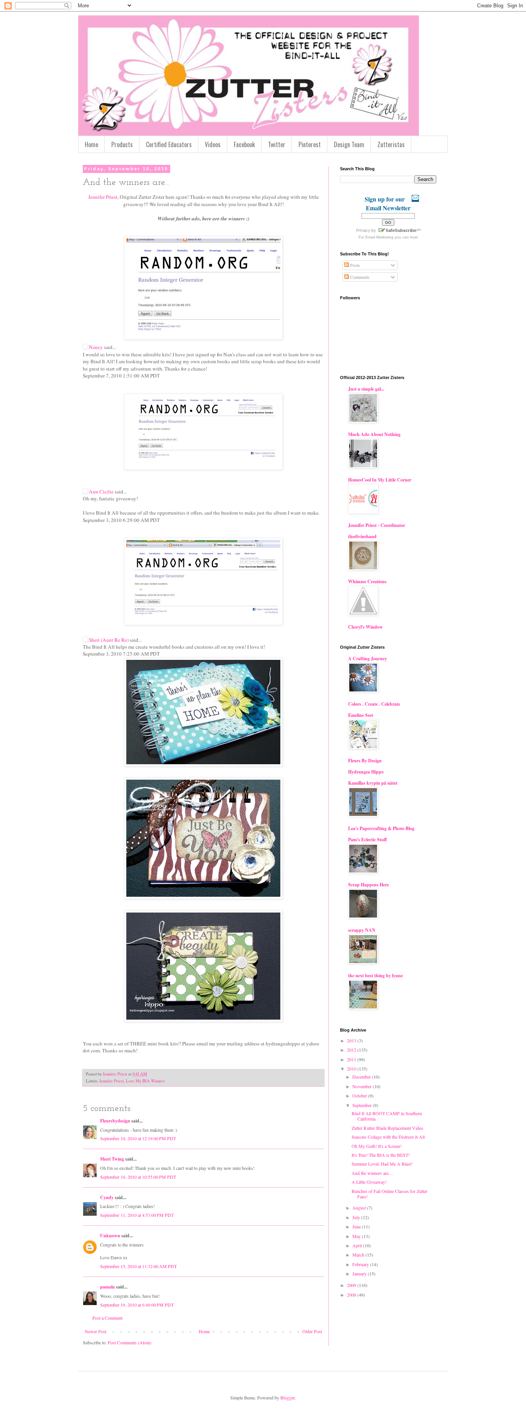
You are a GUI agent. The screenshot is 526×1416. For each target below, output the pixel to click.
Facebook (244, 144)
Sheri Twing (112, 1159)
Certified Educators (169, 144)
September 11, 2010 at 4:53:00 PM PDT (137, 1215)
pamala (107, 1286)
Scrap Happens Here (368, 884)
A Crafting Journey (367, 658)
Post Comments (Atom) (129, 1342)
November (362, 1086)
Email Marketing (379, 237)
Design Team (349, 144)
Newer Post (95, 1331)
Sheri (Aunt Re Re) (109, 639)
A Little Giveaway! (369, 1182)
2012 (352, 1050)
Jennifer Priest (102, 196)
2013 (352, 1040)
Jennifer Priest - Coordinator (376, 525)
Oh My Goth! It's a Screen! (377, 1146)
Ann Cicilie (101, 491)
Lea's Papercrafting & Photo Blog (381, 828)
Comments (359, 277)
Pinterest (309, 144)
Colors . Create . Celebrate (374, 704)
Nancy (96, 347)
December (362, 1077)
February (361, 1264)
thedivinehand (362, 536)
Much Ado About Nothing (374, 434)
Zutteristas (391, 144)
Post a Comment (107, 1318)
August (359, 1208)
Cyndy (107, 1197)
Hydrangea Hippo (366, 771)
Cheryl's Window (365, 627)
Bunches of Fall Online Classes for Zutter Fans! (389, 1194)
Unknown (110, 1235)
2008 (352, 1295)
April (357, 1245)
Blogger (287, 1397)
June (357, 1226)
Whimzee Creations (367, 581)
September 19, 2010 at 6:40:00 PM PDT (137, 1305)
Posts (354, 265)
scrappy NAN (361, 930)
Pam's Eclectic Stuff (367, 839)
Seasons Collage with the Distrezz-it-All (388, 1137)
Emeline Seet (360, 715)
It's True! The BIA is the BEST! (381, 1155)
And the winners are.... (372, 1173)
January (360, 1273)
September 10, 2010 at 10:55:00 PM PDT (138, 1177)
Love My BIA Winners (145, 1081)
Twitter (276, 144)
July (356, 1217)
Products (122, 144)
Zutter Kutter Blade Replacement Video (387, 1128)
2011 (352, 1059)
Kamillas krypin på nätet (372, 783)
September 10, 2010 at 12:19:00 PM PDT (138, 1138)
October (360, 1095)
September (362, 1105)
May (357, 1236)
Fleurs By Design (365, 760)
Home (91, 144)
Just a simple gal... (366, 389)
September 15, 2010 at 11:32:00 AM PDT (138, 1266)
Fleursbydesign (115, 1120)
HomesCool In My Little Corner (379, 479)
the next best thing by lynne (375, 975)
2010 (352, 1068)
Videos (213, 144)
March (358, 1255)
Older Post (312, 1331)
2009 (352, 1285)
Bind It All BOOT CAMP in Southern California (387, 1116)
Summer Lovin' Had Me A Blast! (382, 1164)
